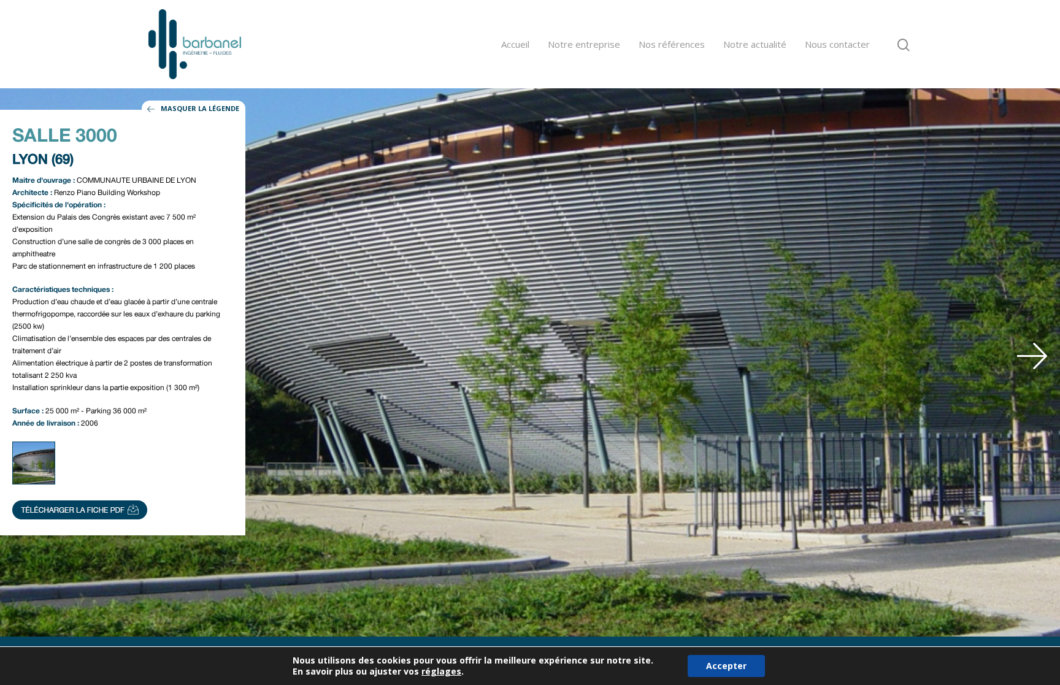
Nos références (672, 44)
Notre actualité (754, 44)
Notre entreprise (584, 44)
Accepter (726, 666)
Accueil (515, 44)
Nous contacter (837, 44)
